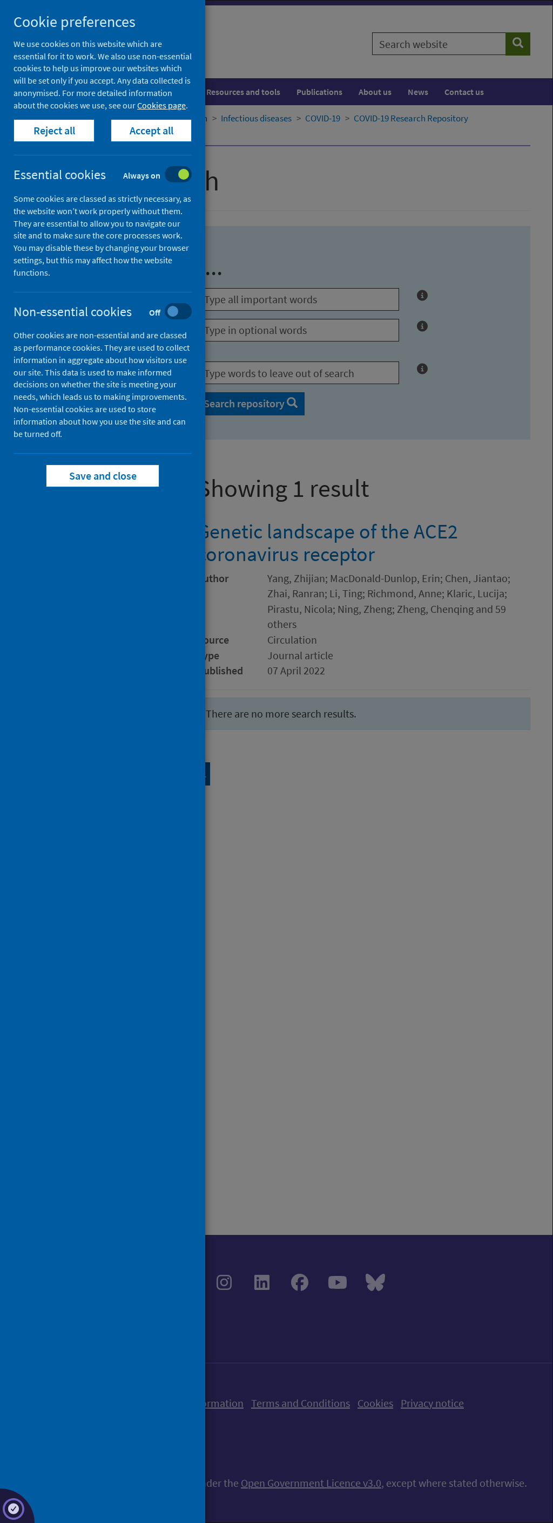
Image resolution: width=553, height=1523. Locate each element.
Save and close (103, 475)
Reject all (54, 130)
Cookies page (161, 105)
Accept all (151, 130)
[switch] (110, 175)
